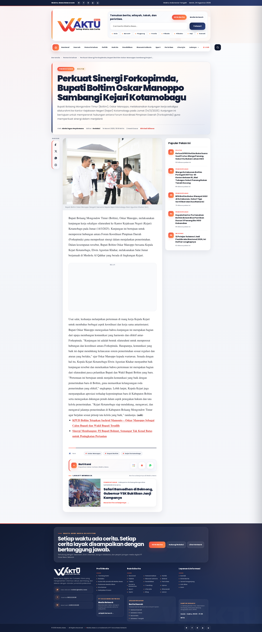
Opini (131, 592)
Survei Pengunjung (187, 581)
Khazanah (166, 589)
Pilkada (166, 34)
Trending (148, 585)
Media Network (196, 17)
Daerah (77, 47)
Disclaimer (102, 587)
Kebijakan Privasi (104, 590)
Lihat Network (195, 545)
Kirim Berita (179, 17)
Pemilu (154, 34)
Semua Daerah (136, 610)
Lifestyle (181, 47)
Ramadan (203, 34)
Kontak (183, 576)
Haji (191, 34)
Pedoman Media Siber (106, 584)
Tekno (131, 581)
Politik (104, 47)
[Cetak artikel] (55, 165)
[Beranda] (55, 47)
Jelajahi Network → (106, 613)
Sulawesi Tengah (137, 618)
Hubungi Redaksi (176, 545)
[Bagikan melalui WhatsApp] (55, 158)
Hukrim (115, 47)
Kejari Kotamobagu (133, 453)
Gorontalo (134, 616)
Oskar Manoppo (94, 453)
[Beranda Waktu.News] (78, 25)
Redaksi (101, 579)
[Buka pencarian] (218, 47)
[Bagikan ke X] (55, 151)
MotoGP (127, 34)
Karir (182, 587)
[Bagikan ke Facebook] (55, 144)
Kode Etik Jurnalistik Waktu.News (110, 581)
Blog (147, 592)
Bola (115, 34)
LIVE (207, 47)
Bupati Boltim (112, 453)
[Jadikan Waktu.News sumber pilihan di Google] (141, 465)
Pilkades (179, 34)
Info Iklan (183, 584)
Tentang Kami (103, 576)
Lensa (164, 592)
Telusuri (197, 26)
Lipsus (164, 585)
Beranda (55, 57)
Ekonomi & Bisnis (144, 47)
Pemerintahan (91, 47)
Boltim (80, 69)
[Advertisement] (113, 288)
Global (164, 579)
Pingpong (141, 34)
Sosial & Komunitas (133, 585)
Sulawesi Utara (136, 613)
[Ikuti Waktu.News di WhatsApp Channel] (150, 465)
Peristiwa (169, 47)
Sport (158, 47)
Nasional (65, 47)
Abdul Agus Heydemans (73, 128)
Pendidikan (127, 47)
